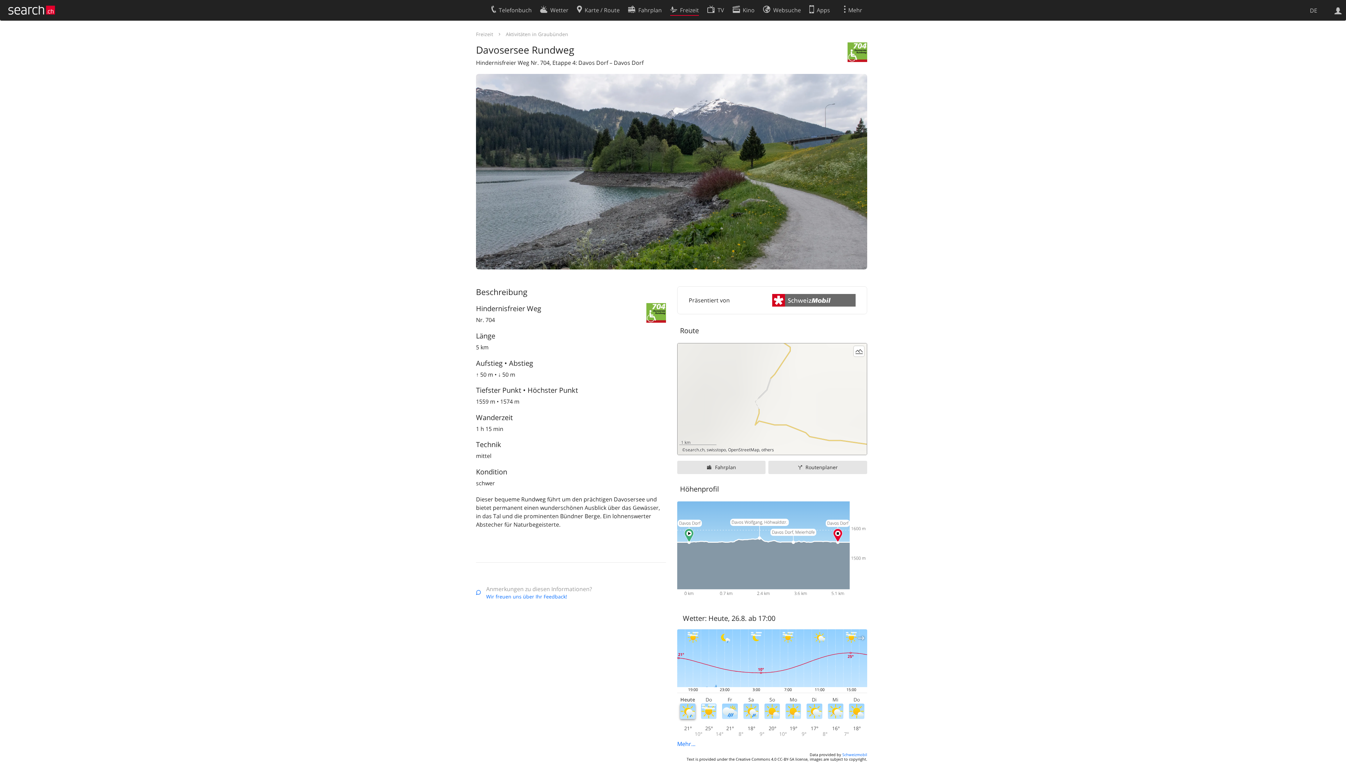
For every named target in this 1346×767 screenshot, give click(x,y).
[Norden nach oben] (859, 447)
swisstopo (716, 450)
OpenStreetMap (743, 450)
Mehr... (686, 744)
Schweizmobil (854, 754)
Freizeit (484, 34)
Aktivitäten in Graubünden (537, 34)
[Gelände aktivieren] (859, 351)
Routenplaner (821, 467)
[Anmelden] (1338, 10)
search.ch (695, 450)
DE (1313, 10)
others (767, 450)
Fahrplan (725, 467)
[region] (772, 399)
